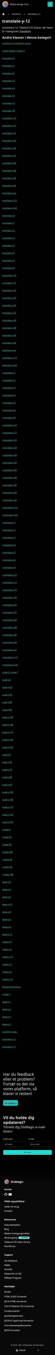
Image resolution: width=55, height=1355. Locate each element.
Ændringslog (10, 1237)
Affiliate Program (12, 1277)
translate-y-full (9, 365)
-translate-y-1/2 (9, 657)
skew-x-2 (6, 1009)
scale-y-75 (7, 769)
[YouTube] (10, 1194)
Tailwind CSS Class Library (17, 1242)
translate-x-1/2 (9, 200)
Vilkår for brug (11, 1206)
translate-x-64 (9, 185)
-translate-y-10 (9, 575)
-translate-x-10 (9, 425)
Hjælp (7, 1265)
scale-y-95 (7, 784)
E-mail (31, 1139)
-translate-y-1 (8, 522)
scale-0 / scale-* (10, 672)
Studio (7, 1291)
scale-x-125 (7, 739)
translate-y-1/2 (9, 357)
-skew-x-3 (7, 941)
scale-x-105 (7, 724)
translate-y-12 (34, 14)
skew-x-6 (6, 897)
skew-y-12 (7, 934)
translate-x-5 (8, 95)
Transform (16, 14)
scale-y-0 (6, 754)
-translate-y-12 (9, 582)
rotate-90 (6, 844)
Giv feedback (10, 1103)
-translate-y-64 (9, 642)
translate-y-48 (9, 327)
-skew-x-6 (7, 949)
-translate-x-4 (8, 395)
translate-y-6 (8, 260)
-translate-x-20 (9, 447)
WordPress (9, 1246)
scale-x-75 (7, 694)
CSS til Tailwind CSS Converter (19, 1306)
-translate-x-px (9, 500)
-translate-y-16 (9, 590)
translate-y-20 (9, 297)
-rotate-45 (7, 859)
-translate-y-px (9, 649)
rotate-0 (6, 829)
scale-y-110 (7, 807)
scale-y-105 (7, 799)
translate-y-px (9, 350)
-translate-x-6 (8, 410)
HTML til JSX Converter (15, 1296)
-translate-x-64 (9, 492)
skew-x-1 (6, 1001)
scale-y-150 (7, 822)
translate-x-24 (9, 148)
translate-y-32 (9, 312)
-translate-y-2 (8, 530)
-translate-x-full (9, 515)
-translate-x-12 (9, 432)
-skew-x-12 (7, 956)
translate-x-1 (8, 65)
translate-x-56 (9, 178)
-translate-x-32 (9, 462)
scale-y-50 (7, 762)
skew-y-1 (6, 1016)
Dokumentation (12, 1224)
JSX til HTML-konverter (15, 1301)
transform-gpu (9, 1031)
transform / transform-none (16, 43)
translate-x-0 (8, 58)
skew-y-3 (6, 919)
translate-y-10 (9, 275)
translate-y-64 (9, 342)
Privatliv (8, 1211)
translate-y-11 (9, 1046)
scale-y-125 (7, 814)
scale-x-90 (7, 702)
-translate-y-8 (8, 567)
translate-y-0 (8, 215)
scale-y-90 (7, 777)
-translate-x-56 (9, 485)
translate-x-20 (9, 140)
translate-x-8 (8, 110)
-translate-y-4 (8, 545)
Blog (6, 1229)
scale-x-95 (7, 709)
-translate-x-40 (9, 470)
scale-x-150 (7, 747)
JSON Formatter (12, 1330)
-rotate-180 (7, 874)
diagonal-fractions (11, 986)
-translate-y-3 (8, 537)
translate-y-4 (8, 245)
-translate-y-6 (8, 560)
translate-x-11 (9, 1039)
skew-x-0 (6, 882)
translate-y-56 (9, 335)
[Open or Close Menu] (50, 4)
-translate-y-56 (9, 634)
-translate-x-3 (8, 387)
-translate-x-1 (8, 372)
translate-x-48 (9, 170)
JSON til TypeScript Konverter (19, 1320)
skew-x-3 (6, 889)
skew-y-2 (6, 1024)
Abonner (27, 1152)
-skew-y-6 (7, 971)
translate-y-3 (8, 238)
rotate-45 (6, 837)
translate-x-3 (8, 80)
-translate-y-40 (9, 619)
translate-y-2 (8, 230)
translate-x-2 (8, 73)
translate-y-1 (8, 223)
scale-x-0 (6, 679)
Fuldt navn (8, 1139)
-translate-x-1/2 (9, 507)
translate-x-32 (9, 155)
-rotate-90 (7, 867)
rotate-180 (7, 852)
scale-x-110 (7, 732)
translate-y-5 (8, 253)
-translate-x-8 (8, 417)
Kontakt (8, 1269)
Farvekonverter (12, 1311)
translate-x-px (9, 193)
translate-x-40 (9, 163)
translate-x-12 (9, 125)
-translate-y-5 (8, 552)
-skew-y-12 (7, 979)
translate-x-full (9, 208)
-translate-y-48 (9, 627)
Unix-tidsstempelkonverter (17, 1325)
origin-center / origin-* (13, 50)
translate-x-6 (8, 103)
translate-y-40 (9, 320)
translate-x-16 (9, 133)
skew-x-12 (7, 904)
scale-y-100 (7, 792)
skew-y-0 (6, 912)
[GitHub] (5, 1194)
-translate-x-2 (8, 380)
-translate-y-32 (9, 612)
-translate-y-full (9, 664)
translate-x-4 (8, 88)
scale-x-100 (7, 717)
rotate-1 (6, 994)
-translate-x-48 (9, 477)
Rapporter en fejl (12, 1273)
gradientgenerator (13, 1315)
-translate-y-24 (9, 604)
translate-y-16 (9, 290)
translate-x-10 (9, 118)
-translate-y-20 (9, 597)
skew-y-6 (6, 926)
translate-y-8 (8, 268)
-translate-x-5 (8, 402)
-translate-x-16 (9, 440)
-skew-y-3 (7, 964)
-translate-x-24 (9, 455)
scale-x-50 (7, 687)
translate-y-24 (9, 305)
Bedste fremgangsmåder (17, 1233)
